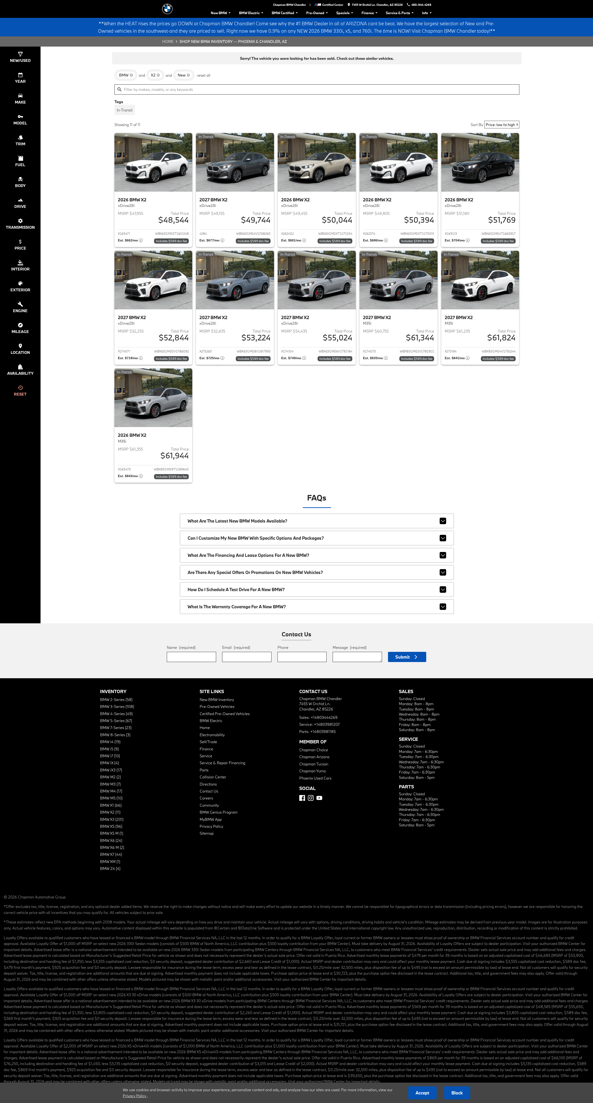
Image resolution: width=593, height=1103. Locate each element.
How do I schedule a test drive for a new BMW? (236, 589)
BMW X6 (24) (111, 840)
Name (181, 647)
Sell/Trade (208, 741)
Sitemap (207, 833)
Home (167, 41)
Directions (208, 784)
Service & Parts (398, 13)
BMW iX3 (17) (111, 769)
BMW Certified (283, 13)
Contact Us (209, 791)
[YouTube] (319, 798)
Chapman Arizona (314, 756)
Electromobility (212, 734)
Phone (283, 647)
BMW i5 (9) (109, 748)
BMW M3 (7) (110, 784)
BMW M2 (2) (110, 776)
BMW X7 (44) (111, 854)
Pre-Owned (315, 13)
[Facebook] (302, 798)
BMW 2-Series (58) (116, 699)
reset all (203, 75)
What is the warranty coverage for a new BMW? (237, 606)
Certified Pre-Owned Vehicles (225, 713)
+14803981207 (327, 724)
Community (209, 805)
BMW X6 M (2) (112, 847)
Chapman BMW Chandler (289, 4)
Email (236, 647)
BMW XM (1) (110, 861)
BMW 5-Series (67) (116, 720)
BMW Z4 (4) (110, 868)
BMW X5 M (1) (111, 833)
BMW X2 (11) (110, 812)
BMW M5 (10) (111, 798)
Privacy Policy (211, 826)
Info (425, 13)
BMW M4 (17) (111, 791)
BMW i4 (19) (110, 741)
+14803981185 (323, 731)
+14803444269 (324, 717)
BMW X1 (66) (111, 805)
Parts (204, 769)
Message (349, 647)
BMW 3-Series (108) (117, 706)
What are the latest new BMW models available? (237, 521)
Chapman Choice (313, 749)
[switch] (124, 110)
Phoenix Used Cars (315, 778)
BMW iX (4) (109, 762)
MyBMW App (211, 819)
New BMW (219, 13)
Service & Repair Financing (222, 762)
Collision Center (213, 776)
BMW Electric (249, 13)
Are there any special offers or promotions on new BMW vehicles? (255, 572)
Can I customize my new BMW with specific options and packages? (256, 538)
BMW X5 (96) (111, 826)
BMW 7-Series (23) (116, 727)
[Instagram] (311, 798)
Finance (368, 13)
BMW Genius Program (218, 812)
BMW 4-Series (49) (116, 713)
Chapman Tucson (313, 763)
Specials (343, 13)
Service (206, 755)
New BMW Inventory (217, 699)
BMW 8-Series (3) (115, 734)
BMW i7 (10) (110, 755)
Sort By (477, 124)
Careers (206, 798)
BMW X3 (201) (111, 819)
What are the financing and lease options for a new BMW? (248, 555)
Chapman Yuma (312, 770)
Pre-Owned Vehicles (217, 706)
